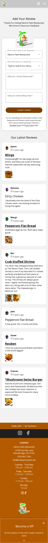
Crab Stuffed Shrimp (20, 262)
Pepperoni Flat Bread (20, 226)
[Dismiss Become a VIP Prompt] (44, 523)
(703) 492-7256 (24, 456)
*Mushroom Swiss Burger (24, 379)
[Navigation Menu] (44, 4)
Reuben (10, 344)
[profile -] (38, 3)
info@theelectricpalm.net (24, 460)
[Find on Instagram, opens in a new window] (20, 433)
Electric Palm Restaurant (24, 508)
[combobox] (32, 66)
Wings (9, 155)
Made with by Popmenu (19, 425)
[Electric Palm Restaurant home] (13, 4)
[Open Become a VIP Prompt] (24, 540)
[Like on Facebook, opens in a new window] (28, 433)
